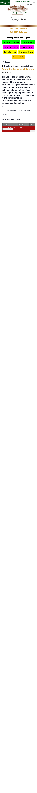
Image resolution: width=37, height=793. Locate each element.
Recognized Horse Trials (11, 42)
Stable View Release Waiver (11, 119)
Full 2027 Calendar (18, 32)
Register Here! (6, 107)
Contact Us (29, 4)
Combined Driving (18, 57)
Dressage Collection (27, 47)
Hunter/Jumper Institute (26, 52)
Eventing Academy (28, 42)
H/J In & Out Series (10, 52)
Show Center (5, 110)
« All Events (6, 62)
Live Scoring (5, 114)
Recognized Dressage (10, 47)
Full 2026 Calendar (18, 29)
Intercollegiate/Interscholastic (23, 1)
